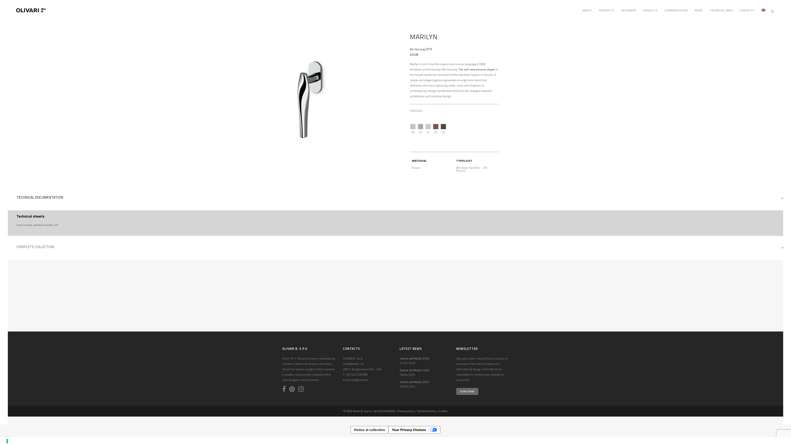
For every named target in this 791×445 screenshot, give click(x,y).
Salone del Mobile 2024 (414, 382)
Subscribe (467, 391)
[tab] (395, 198)
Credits (443, 411)
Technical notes (426, 411)
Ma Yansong (417, 49)
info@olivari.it (359, 380)
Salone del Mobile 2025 (414, 370)
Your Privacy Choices (409, 430)
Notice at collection (369, 430)
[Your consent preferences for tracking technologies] (7, 441)
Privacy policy (405, 411)
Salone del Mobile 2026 (414, 358)
